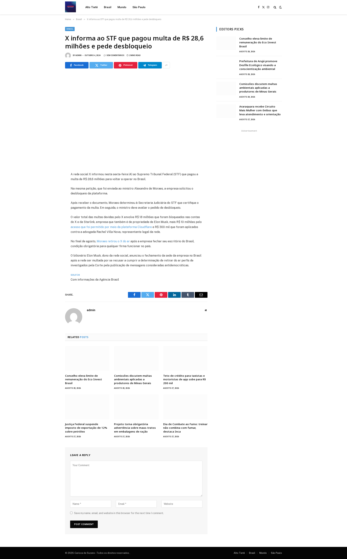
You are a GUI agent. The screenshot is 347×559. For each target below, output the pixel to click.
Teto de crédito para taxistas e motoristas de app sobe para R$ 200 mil (184, 379)
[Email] (52, 223)
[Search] (275, 7)
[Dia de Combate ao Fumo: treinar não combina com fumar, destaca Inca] (185, 406)
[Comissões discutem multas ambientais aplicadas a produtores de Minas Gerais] (136, 358)
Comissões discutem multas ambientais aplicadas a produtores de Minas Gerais (133, 379)
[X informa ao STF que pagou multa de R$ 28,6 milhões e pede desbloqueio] (136, 119)
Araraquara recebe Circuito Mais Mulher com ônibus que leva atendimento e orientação (260, 110)
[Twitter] (52, 191)
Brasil (107, 7)
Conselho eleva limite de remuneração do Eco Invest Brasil (83, 379)
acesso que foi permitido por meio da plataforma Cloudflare (111, 227)
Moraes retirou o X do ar (113, 241)
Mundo (121, 7)
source (75, 274)
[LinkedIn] (52, 199)
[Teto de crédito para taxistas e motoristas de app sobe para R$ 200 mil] (185, 358)
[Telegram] (52, 215)
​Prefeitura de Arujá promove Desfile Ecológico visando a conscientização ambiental (258, 65)
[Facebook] (52, 183)
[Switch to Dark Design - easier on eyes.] (280, 7)
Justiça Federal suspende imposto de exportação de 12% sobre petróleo (86, 427)
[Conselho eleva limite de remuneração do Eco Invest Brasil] (87, 358)
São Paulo (138, 7)
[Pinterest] (52, 207)
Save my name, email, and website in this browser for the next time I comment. (119, 513)
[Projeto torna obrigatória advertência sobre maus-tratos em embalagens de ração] (136, 406)
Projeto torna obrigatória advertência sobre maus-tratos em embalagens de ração (135, 427)
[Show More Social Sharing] (166, 65)
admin (79, 55)
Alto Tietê (91, 7)
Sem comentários (115, 55)
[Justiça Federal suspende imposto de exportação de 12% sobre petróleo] (87, 406)
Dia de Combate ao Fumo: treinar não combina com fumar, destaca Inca (185, 427)
